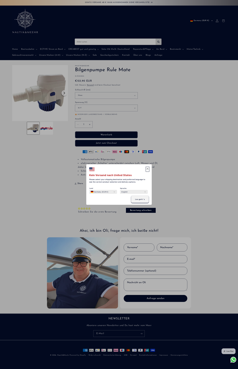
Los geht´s (140, 199)
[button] (147, 169)
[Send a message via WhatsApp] (233, 359)
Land (91, 188)
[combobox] (99, 192)
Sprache (123, 188)
